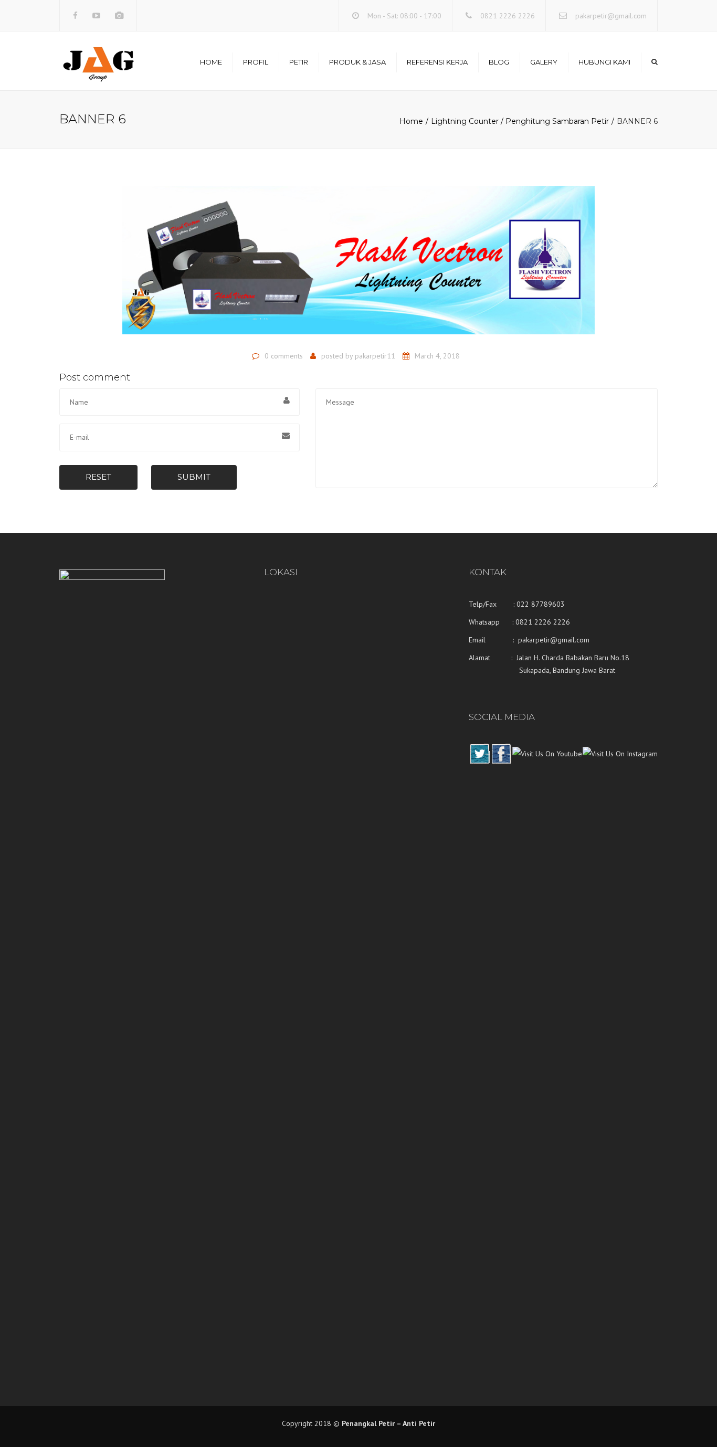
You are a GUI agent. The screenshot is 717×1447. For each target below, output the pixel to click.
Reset (98, 477)
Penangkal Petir (368, 1423)
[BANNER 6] (358, 264)
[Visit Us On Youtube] (547, 761)
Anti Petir (419, 1423)
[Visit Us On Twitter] (479, 761)
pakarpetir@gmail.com (611, 15)
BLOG (499, 62)
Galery (543, 62)
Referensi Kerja (437, 62)
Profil (255, 62)
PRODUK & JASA (357, 62)
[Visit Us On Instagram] (620, 761)
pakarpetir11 (375, 356)
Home (211, 62)
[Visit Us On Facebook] (501, 761)
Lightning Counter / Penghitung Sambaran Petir (520, 121)
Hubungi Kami (604, 62)
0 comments (284, 356)
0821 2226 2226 (507, 15)
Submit (193, 477)
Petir (298, 62)
